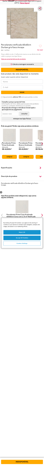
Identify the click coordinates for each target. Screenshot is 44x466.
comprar (9, 156)
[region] (22, 233)
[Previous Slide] (2, 143)
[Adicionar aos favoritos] (40, 46)
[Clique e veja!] (40, 50)
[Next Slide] (42, 143)
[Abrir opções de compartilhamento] (40, 8)
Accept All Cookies (22, 238)
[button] (22, 168)
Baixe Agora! (25, 3)
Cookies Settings (22, 243)
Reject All (22, 232)
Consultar (24, 114)
